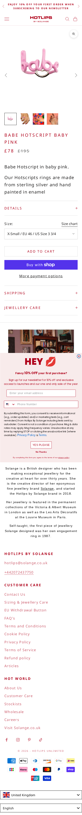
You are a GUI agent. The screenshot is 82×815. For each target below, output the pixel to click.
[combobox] (9, 404)
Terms (42, 434)
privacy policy (63, 457)
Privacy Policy (26, 434)
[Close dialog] (79, 356)
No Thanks (41, 451)
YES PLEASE (40, 444)
